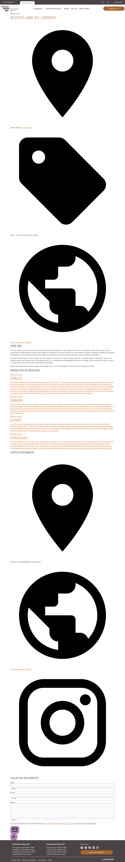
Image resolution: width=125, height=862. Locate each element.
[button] (114, 9)
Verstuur (18, 832)
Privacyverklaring (50, 824)
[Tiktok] (89, 847)
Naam (12, 782)
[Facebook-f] (82, 847)
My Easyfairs (118, 2)
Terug (16, 838)
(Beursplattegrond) (25, 128)
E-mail (12, 792)
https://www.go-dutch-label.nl (20, 342)
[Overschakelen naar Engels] (108, 2)
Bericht (12, 802)
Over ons (74, 9)
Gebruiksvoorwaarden (66, 824)
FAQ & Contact (84, 9)
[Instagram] (85, 847)
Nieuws (66, 9)
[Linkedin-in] (93, 847)
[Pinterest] (97, 847)
